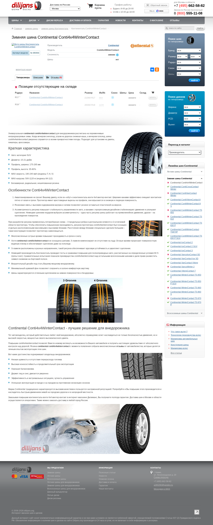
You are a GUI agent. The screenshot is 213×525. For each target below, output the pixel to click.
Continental (113, 45)
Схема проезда (161, 477)
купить (153, 97)
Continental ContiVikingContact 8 (185, 200)
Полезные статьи (107, 472)
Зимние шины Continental (179, 178)
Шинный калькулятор (57, 492)
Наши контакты (106, 489)
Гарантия (103, 20)
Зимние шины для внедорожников (63, 485)
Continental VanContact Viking (184, 263)
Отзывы (174, 20)
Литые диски (53, 495)
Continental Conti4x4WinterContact (46, 97)
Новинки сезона (106, 479)
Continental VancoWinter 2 (182, 267)
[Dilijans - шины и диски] (28, 10)
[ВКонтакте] (152, 70)
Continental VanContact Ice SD (184, 258)
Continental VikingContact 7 (183, 271)
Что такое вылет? (179, 331)
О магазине (156, 20)
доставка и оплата (80, 20)
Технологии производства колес (186, 335)
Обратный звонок (158, 5)
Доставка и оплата (107, 482)
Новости (103, 476)
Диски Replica (54, 20)
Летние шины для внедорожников (63, 482)
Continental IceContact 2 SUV (183, 246)
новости (120, 20)
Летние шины (53, 476)
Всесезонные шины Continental (182, 313)
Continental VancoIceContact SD (185, 254)
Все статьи (176, 353)
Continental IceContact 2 (181, 242)
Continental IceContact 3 (181, 250)
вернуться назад (24, 69)
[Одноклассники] (157, 70)
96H (101, 98)
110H (101, 105)
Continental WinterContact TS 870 (185, 298)
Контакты (137, 20)
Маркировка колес (179, 348)
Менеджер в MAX (162, 489)
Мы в (152, 11)
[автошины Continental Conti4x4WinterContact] (27, 45)
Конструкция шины (180, 345)
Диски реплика (54, 498)
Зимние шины (53, 472)
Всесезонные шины (56, 479)
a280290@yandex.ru (163, 485)
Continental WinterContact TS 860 (185, 288)
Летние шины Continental (179, 172)
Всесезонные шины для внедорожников (66, 489)
